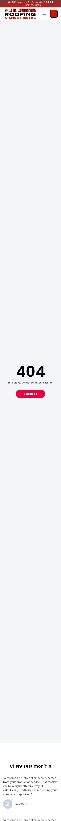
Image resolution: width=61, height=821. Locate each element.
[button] (44, 13)
